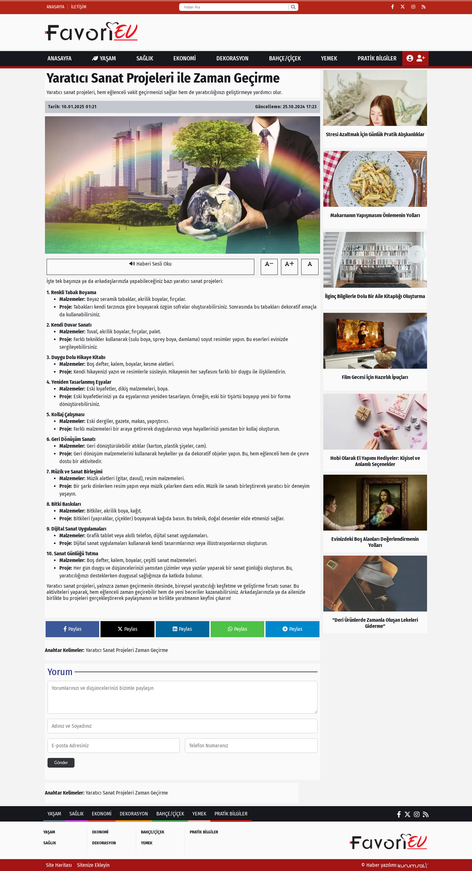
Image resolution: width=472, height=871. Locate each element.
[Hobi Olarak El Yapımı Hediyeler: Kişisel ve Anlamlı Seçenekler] (375, 432)
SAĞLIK (144, 58)
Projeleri (125, 650)
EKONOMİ (184, 58)
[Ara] (293, 7)
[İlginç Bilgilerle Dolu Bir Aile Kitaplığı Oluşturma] (375, 271)
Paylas (75, 629)
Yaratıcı (93, 650)
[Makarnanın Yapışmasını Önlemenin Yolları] (375, 190)
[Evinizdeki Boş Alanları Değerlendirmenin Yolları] (375, 513)
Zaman (142, 650)
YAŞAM (108, 58)
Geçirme (159, 650)
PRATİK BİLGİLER (377, 58)
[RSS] (423, 7)
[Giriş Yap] (410, 58)
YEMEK (329, 58)
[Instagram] (413, 7)
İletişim (78, 7)
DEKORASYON (232, 58)
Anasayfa (55, 7)
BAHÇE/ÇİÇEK (285, 58)
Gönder (61, 762)
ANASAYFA (60, 58)
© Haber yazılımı (379, 865)
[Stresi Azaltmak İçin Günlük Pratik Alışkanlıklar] (375, 109)
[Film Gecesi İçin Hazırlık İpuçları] (375, 352)
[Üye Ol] (420, 58)
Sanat (109, 650)
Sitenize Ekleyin (93, 865)
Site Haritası (59, 865)
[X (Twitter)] (402, 7)
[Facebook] (392, 7)
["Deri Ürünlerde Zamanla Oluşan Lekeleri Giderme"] (375, 594)
